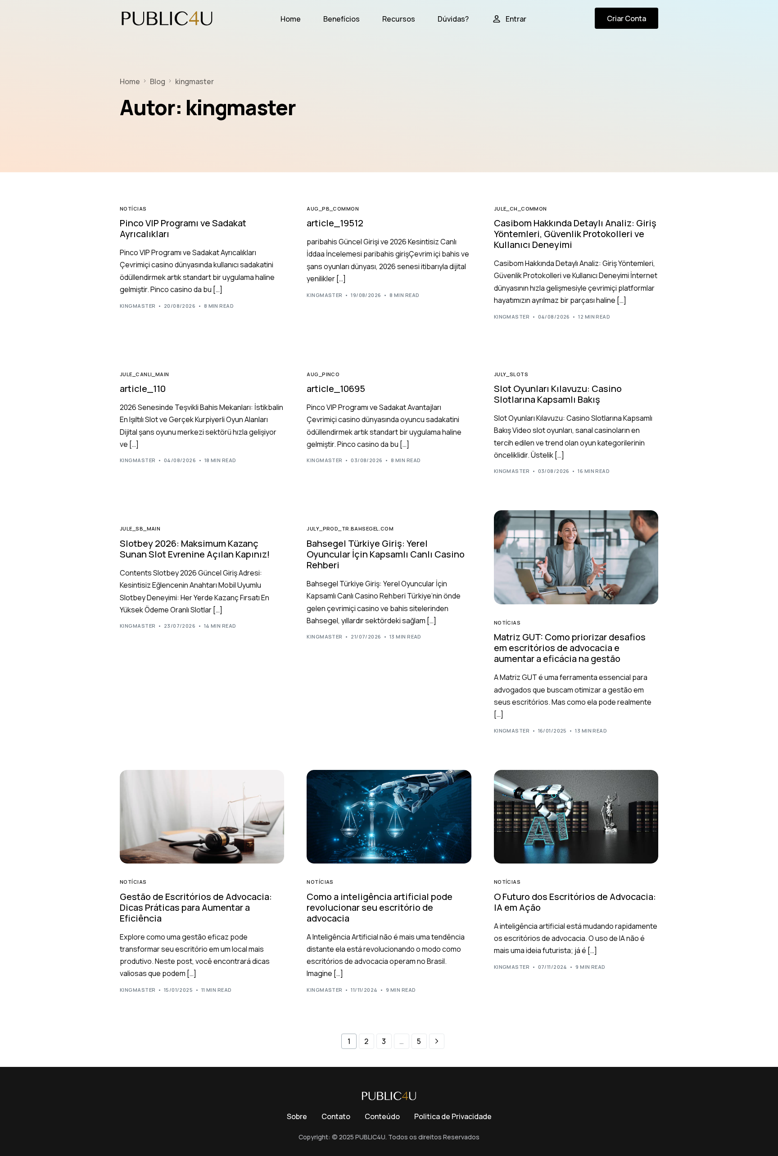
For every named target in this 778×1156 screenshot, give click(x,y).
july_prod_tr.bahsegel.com (350, 528)
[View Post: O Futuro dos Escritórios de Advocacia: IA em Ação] (576, 817)
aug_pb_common (333, 208)
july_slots (511, 374)
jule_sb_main (140, 528)
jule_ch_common (520, 208)
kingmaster (137, 305)
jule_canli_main (144, 374)
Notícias (133, 208)
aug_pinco (323, 374)
